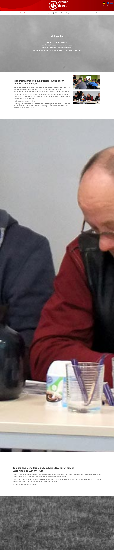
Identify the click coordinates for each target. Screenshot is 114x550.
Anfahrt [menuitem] (91, 13)
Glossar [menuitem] (98, 13)
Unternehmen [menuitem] (24, 13)
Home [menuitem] (15, 13)
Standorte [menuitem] (34, 13)
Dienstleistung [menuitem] (45, 13)
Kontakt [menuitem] (83, 13)
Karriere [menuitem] (74, 13)
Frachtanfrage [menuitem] (65, 13)
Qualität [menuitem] (55, 13)
